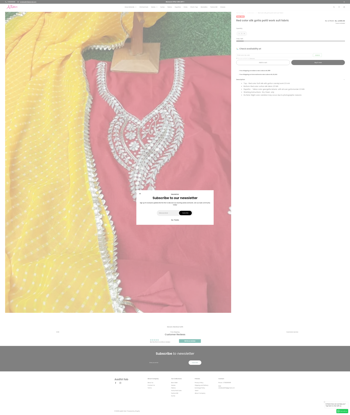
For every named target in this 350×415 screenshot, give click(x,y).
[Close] (140, 194)
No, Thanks (175, 220)
